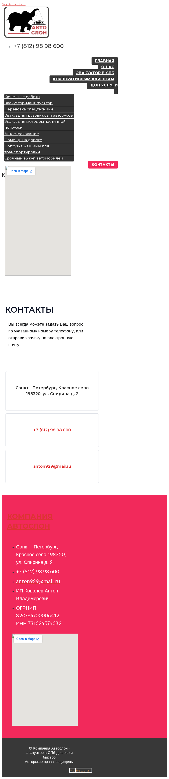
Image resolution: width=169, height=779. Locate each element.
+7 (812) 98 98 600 (52, 430)
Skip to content (14, 4)
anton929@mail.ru (52, 466)
